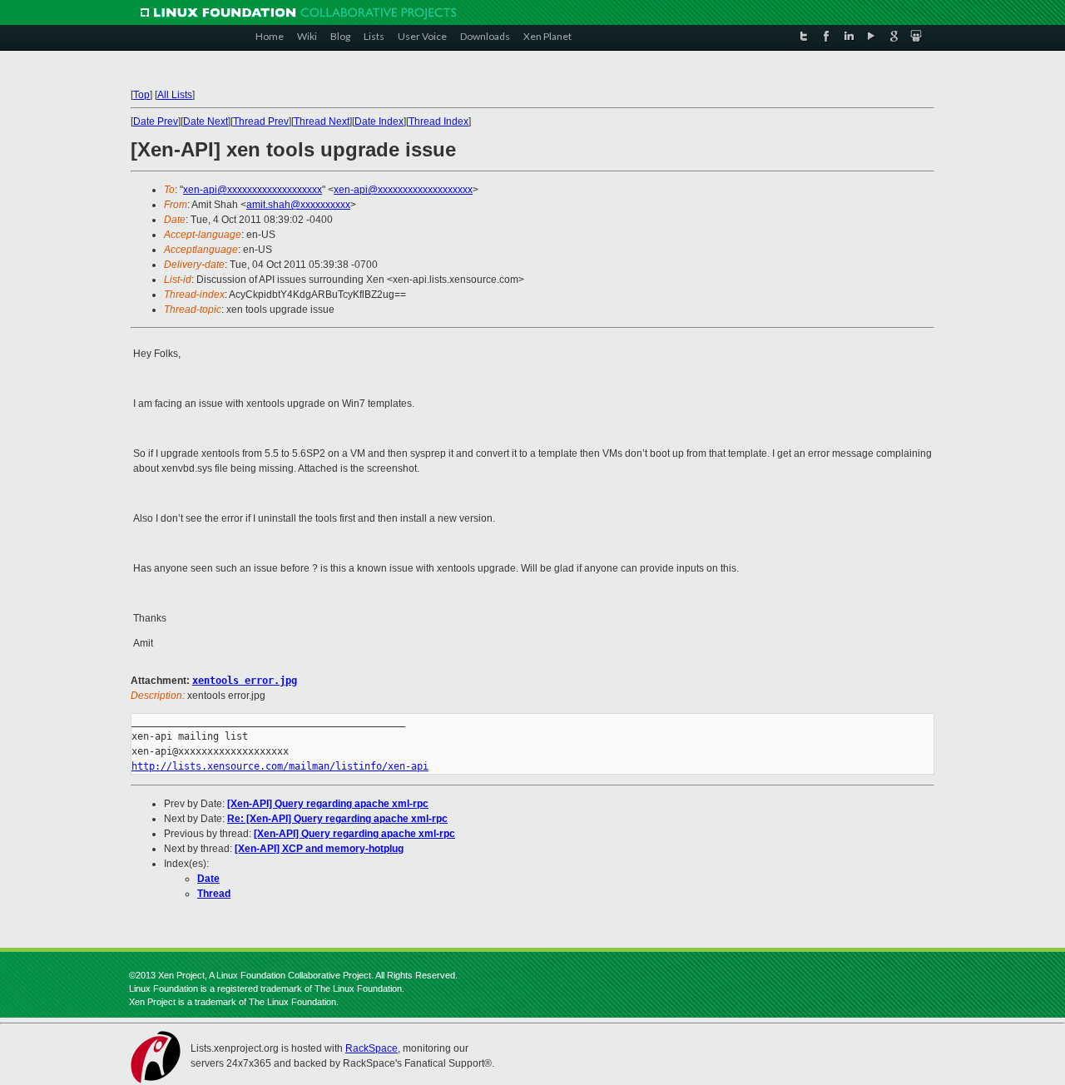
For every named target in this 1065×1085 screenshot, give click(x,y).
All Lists (174, 95)
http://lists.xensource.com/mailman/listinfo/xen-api (279, 766)
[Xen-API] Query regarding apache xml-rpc (327, 804)
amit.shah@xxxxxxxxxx (298, 205)
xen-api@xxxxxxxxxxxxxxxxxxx (252, 190)
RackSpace (371, 1048)
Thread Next (321, 121)
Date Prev (155, 121)
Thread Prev (261, 121)
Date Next (205, 121)
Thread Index (438, 121)
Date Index (379, 121)
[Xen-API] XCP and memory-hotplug (319, 849)
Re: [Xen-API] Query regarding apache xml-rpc (337, 819)
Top (141, 95)
